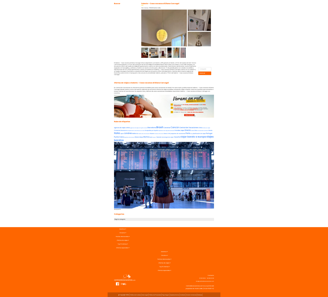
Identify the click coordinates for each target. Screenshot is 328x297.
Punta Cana (119, 137)
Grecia (188, 130)
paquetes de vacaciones (178, 133)
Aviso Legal (145, 295)
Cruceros (117, 130)
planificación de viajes (199, 133)
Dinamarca (124, 130)
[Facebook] (117, 283)
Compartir (203, 69)
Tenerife (177, 137)
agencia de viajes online (122, 128)
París (188, 133)
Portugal (209, 133)
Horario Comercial (191, 295)
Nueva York (167, 133)
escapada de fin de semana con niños (136, 130)
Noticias (199, 295)
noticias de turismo (159, 133)
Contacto (182, 295)
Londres (128, 133)
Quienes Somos (174, 295)
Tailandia (158, 137)
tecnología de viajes (167, 137)
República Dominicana (129, 137)
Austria (145, 127)
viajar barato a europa (193, 136)
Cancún (175, 127)
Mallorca (135, 133)
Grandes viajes (179, 130)
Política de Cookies (135, 295)
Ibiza (196, 130)
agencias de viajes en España (137, 127)
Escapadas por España (151, 130)
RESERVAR (202, 73)
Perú (191, 133)
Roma (146, 137)
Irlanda (210, 130)
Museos (152, 133)
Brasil (159, 127)
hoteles (192, 130)
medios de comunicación (144, 133)
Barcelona (152, 127)
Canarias (166, 128)
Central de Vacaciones (188, 127)
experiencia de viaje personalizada (166, 130)
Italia (117, 133)
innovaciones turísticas (203, 130)
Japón (122, 133)
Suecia (154, 137)
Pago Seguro (165, 295)
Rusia (150, 137)
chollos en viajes (206, 127)
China (200, 128)
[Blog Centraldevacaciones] (124, 283)
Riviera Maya (139, 137)
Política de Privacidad (155, 295)
